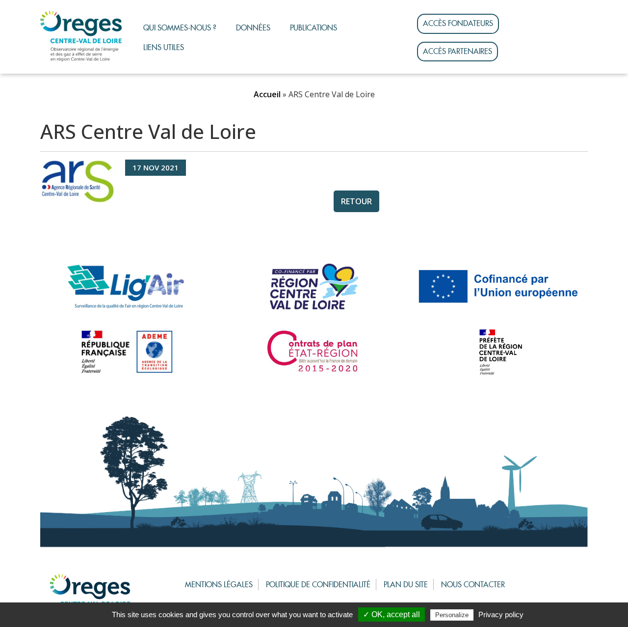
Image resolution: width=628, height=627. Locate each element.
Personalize (452, 615)
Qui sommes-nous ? (179, 27)
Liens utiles (163, 47)
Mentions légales (219, 584)
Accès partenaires (457, 51)
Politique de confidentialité (318, 584)
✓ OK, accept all (391, 614)
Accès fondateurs (458, 23)
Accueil (267, 94)
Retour (356, 201)
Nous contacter (473, 584)
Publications (313, 27)
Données (253, 27)
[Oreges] (81, 36)
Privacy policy (500, 614)
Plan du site (406, 584)
